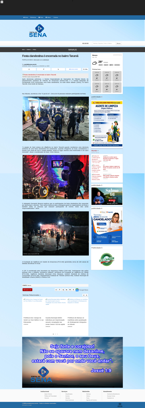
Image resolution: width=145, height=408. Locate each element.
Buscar (118, 43)
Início (23, 49)
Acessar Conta (111, 396)
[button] (53, 334)
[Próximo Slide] (86, 295)
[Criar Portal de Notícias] (120, 405)
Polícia (34, 49)
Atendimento (107, 391)
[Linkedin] (66, 289)
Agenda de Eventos (91, 400)
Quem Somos (48, 394)
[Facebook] (44, 69)
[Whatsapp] (29, 69)
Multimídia (85, 391)
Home (26, 17)
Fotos (41, 17)
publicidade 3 (96, 185)
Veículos (67, 398)
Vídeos (49, 17)
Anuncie (47, 398)
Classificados (68, 394)
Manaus (72, 49)
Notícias (33, 17)
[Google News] (81, 289)
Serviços (64, 391)
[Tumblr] (73, 289)
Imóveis (67, 396)
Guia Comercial (69, 400)
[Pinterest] (70, 289)
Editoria (29, 49)
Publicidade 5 (96, 248)
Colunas (55, 17)
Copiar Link (28, 289)
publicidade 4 (96, 208)
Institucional (45, 391)
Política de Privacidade (51, 396)
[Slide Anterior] (83, 295)
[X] (58, 69)
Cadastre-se (110, 398)
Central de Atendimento (113, 394)
